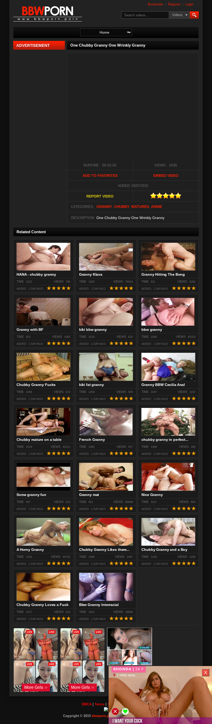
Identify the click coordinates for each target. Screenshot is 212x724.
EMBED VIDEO (165, 175)
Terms (99, 704)
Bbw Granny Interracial (99, 605)
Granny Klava (90, 274)
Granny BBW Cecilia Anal (163, 385)
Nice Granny (152, 495)
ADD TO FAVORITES (100, 175)
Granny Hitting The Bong (163, 274)
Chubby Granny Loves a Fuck (42, 605)
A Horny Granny (30, 549)
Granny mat (89, 495)
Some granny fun (31, 495)
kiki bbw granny (93, 329)
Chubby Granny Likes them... (104, 549)
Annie (156, 206)
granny (104, 206)
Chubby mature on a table (39, 439)
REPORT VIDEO (99, 196)
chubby (121, 206)
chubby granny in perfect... (164, 439)
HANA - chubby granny (36, 274)
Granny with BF (30, 329)
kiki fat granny (91, 385)
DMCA (87, 704)
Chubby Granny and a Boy (164, 549)
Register (174, 4)
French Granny (92, 439)
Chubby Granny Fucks (36, 385)
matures (140, 206)
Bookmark (155, 4)
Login (189, 4)
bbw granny (151, 329)
